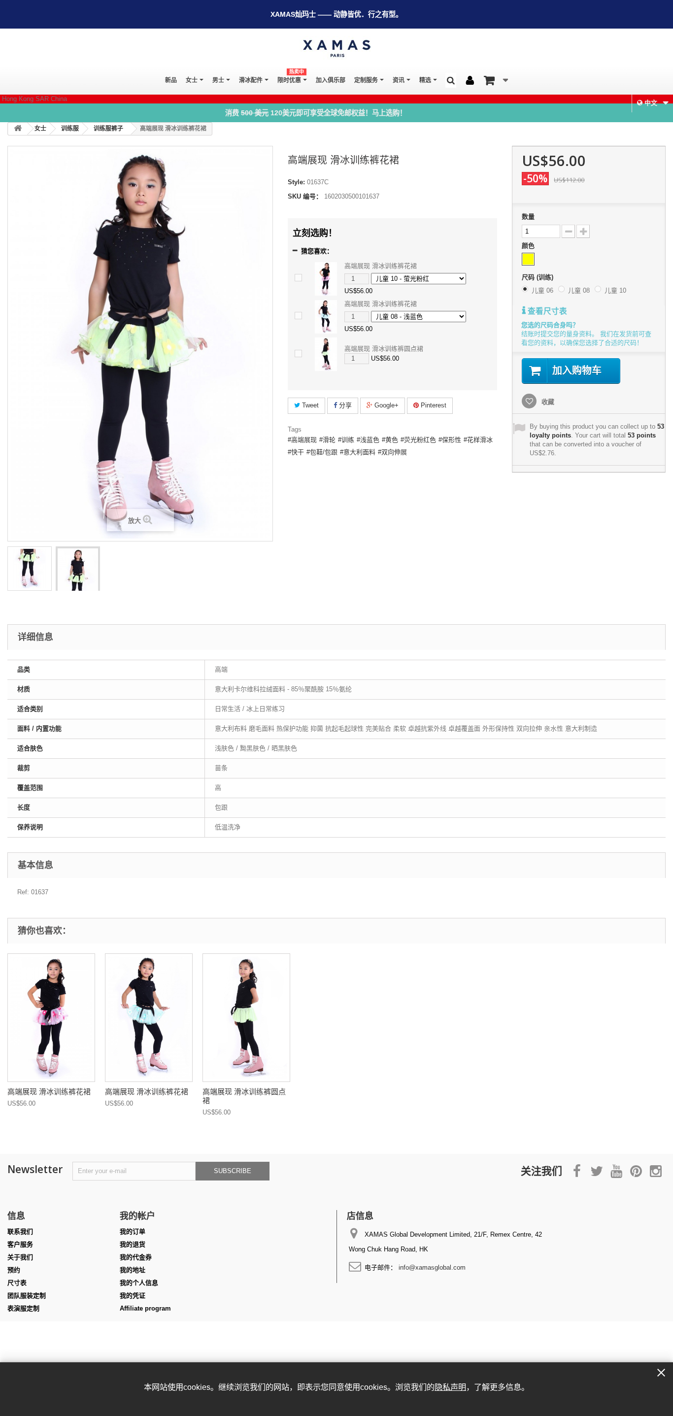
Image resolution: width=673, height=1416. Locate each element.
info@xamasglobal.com (432, 1267)
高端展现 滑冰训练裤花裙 (380, 266)
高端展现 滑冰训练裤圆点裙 (383, 348)
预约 (13, 1270)
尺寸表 (17, 1282)
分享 (344, 405)
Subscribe (232, 1171)
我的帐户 (137, 1215)
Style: (296, 182)
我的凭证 (132, 1295)
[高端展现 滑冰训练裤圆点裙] (326, 354)
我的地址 (132, 1270)
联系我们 (20, 1231)
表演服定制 (23, 1308)
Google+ (385, 405)
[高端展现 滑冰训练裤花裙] (29, 568)
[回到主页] (17, 129)
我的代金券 (136, 1257)
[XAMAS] (336, 48)
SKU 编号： (305, 196)
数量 (528, 216)
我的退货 (132, 1244)
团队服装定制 (26, 1295)
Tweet (309, 405)
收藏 (546, 401)
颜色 (529, 245)
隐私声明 (450, 1386)
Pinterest (432, 405)
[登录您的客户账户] (470, 81)
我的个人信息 (139, 1282)
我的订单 (132, 1231)
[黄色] (528, 259)
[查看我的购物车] (496, 80)
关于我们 (20, 1257)
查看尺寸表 (546, 311)
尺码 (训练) (538, 277)
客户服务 (20, 1244)
